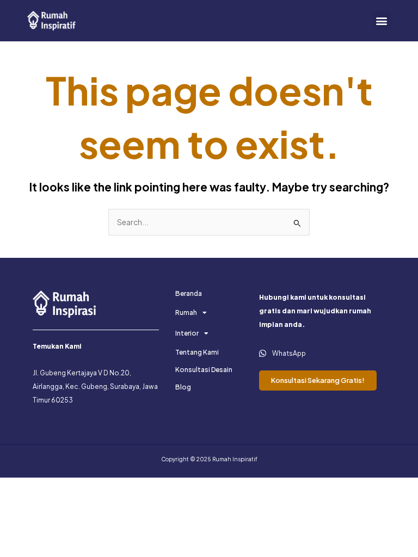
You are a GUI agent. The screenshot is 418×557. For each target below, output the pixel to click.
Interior (187, 333)
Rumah (186, 312)
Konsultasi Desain (203, 370)
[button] (382, 20)
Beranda (188, 293)
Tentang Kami (197, 352)
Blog (183, 387)
